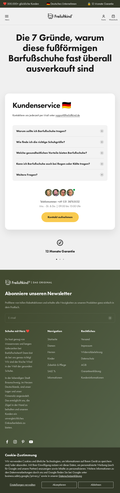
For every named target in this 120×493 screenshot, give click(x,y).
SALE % (52, 371)
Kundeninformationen (92, 377)
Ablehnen (96, 484)
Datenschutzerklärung (70, 476)
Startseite (52, 339)
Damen (51, 345)
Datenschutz (87, 358)
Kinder (51, 358)
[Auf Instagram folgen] (15, 442)
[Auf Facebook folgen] (7, 442)
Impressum (86, 345)
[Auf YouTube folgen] (31, 442)
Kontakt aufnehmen (60, 217)
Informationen (55, 377)
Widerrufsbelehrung (91, 352)
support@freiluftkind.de (67, 115)
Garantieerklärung (91, 371)
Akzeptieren (59, 484)
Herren (51, 352)
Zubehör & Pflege (57, 365)
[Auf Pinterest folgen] (23, 442)
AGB (84, 365)
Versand (85, 339)
